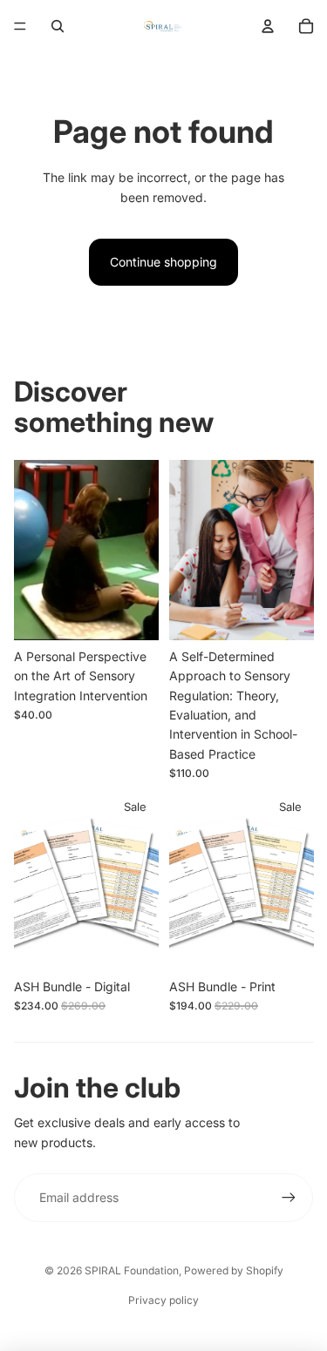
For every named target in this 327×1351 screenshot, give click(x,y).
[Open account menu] (268, 26)
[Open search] (57, 26)
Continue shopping (163, 261)
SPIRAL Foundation (132, 1270)
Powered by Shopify (233, 1270)
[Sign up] (288, 1197)
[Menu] (20, 26)
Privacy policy (163, 1300)
